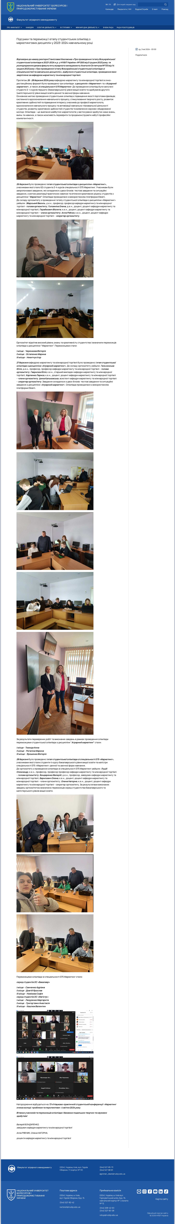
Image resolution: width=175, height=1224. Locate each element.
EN (110, 4)
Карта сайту (162, 1199)
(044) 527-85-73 (106, 1167)
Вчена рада (108, 27)
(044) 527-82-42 (67, 1202)
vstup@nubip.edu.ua (109, 1215)
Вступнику (65, 27)
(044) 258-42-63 (107, 1208)
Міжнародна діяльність (86, 27)
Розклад (165, 9)
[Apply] (165, 4)
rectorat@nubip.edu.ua (70, 1207)
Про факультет (13, 27)
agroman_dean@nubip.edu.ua (112, 1174)
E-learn (155, 9)
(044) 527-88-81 (106, 1170)
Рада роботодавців (125, 27)
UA (107, 4)
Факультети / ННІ (124, 9)
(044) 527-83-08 (107, 1210)
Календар (109, 9)
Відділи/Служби (141, 9)
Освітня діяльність (46, 27)
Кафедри (30, 27)
